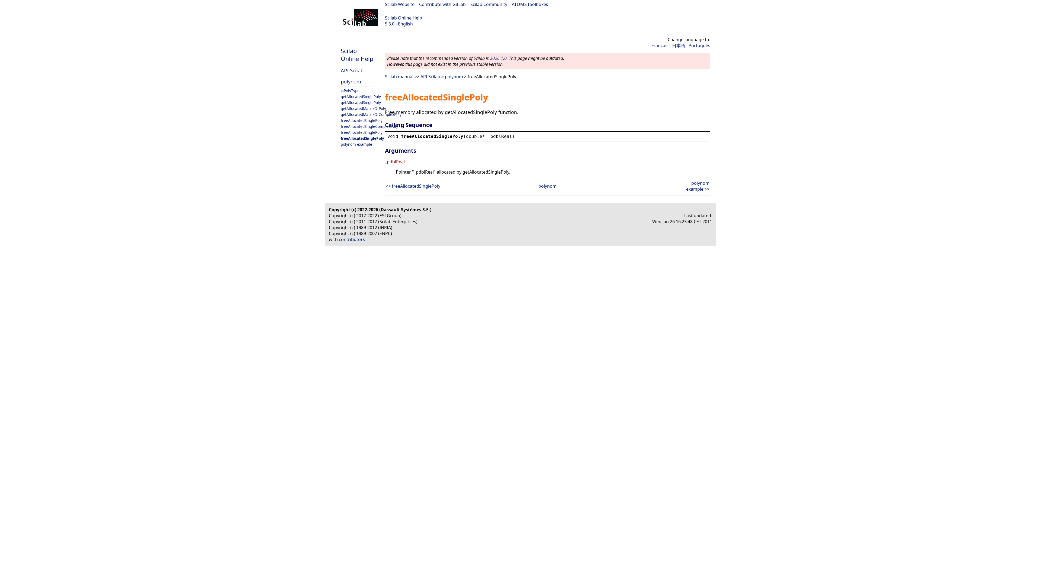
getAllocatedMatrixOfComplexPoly (371, 114)
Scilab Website (400, 4)
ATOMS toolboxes (530, 4)
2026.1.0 (498, 58)
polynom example (356, 144)
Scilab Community (488, 4)
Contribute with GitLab (442, 4)
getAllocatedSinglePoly (361, 96)
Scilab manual (399, 77)
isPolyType (350, 90)
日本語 (678, 45)
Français (660, 45)
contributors (352, 239)
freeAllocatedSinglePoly (362, 120)
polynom (351, 81)
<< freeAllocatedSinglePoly (413, 186)
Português (699, 45)
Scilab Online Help (403, 18)
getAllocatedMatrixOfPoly (363, 108)
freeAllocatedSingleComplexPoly (369, 126)
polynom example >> (697, 186)
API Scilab (352, 70)
